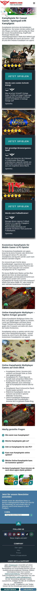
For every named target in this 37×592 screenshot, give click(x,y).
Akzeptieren (10, 589)
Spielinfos (8, 104)
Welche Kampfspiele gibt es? (17, 441)
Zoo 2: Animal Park (26, 480)
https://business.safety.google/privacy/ (18, 577)
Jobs (18, 550)
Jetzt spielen (18, 76)
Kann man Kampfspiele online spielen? (17, 454)
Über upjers (18, 547)
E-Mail (7, 512)
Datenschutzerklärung (12, 574)
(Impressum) (13, 565)
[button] (18, 523)
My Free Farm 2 (11, 480)
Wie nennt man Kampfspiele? (17, 435)
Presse (18, 553)
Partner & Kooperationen (18, 555)
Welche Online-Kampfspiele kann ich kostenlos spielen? (18, 462)
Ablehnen (28, 589)
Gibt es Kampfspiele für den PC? (18, 447)
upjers (11, 3)
